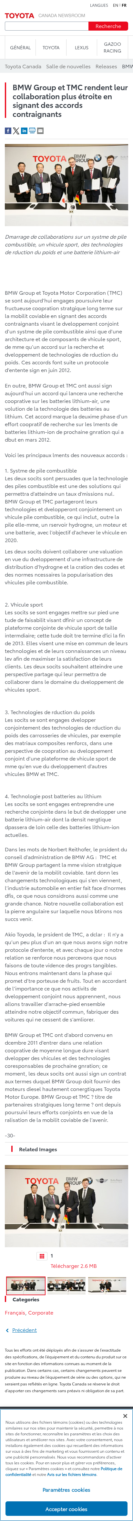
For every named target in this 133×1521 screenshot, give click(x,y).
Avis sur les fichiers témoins (72, 1474)
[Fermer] (125, 1416)
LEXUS (81, 47)
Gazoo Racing (112, 47)
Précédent (24, 1329)
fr (124, 5)
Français (15, 1312)
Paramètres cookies (66, 1489)
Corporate (40, 1312)
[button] (26, 1286)
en (115, 5)
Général (20, 47)
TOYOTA (51, 47)
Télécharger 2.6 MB (74, 1265)
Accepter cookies (67, 1508)
